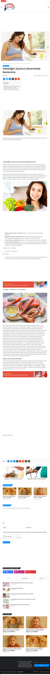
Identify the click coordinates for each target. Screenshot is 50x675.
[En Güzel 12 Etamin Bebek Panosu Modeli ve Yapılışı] (6, 584)
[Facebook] (4, 79)
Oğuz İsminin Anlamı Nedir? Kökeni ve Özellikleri (34, 649)
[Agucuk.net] (10, 7)
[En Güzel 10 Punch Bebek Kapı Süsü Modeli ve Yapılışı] (6, 595)
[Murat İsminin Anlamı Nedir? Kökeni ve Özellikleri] (9, 491)
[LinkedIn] (10, 79)
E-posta (4, 527)
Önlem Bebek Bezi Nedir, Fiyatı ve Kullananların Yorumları (23, 599)
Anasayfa (5, 63)
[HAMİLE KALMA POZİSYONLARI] (6, 590)
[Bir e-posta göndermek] (6, 75)
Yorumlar (41, 578)
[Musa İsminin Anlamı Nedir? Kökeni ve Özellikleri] (25, 491)
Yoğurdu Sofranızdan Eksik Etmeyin (11, 89)
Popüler (8, 578)
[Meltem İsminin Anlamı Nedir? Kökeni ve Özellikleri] (13, 641)
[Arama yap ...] (48, 7)
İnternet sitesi (28, 527)
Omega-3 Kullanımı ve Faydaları (10, 87)
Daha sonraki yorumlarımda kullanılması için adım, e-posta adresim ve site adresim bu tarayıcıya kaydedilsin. (25, 532)
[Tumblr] (13, 79)
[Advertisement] (25, 21)
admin (5, 75)
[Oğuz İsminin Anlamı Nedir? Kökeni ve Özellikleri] (36, 641)
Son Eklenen (25, 578)
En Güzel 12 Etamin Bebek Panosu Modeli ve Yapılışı (21, 582)
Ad (4, 522)
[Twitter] (7, 79)
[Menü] (1, 7)
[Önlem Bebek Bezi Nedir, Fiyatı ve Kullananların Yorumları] (6, 601)
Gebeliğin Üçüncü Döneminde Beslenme (12, 86)
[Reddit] (18, 79)
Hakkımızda (47, 671)
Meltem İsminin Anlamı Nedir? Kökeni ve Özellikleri (16, 1)
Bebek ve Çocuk (11, 63)
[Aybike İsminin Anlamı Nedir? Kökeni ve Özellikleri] (40, 491)
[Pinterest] (16, 79)
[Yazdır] (29, 461)
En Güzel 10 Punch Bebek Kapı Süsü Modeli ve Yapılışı (21, 593)
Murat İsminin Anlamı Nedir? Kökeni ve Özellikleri (9, 497)
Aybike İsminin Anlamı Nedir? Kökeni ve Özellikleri (40, 497)
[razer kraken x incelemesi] (25, 674)
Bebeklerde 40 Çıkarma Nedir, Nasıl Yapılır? (20, 604)
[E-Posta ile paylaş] (26, 461)
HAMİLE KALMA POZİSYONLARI (16, 588)
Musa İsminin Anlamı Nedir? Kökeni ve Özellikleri (24, 497)
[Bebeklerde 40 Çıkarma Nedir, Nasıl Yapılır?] (6, 606)
